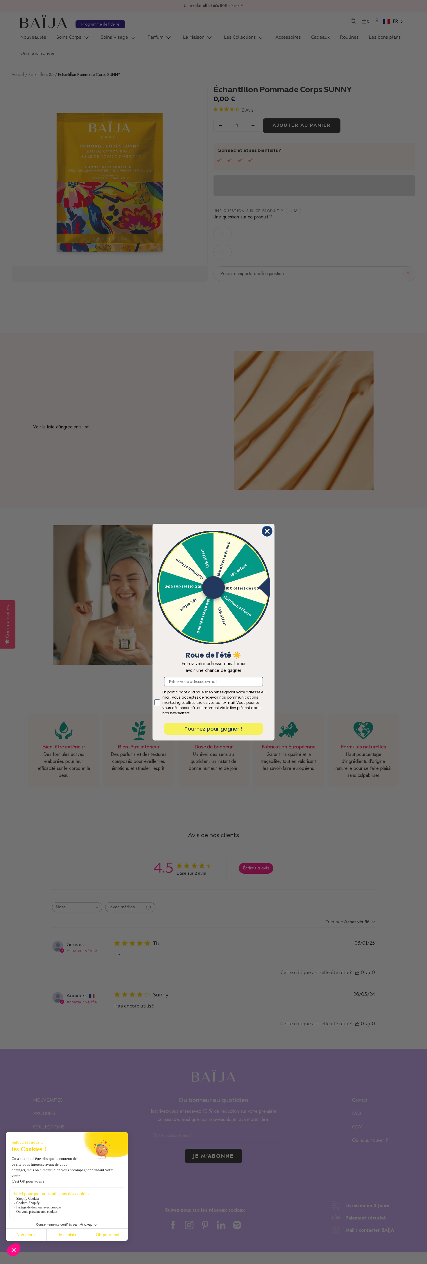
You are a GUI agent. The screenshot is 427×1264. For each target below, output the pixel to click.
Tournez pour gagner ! (213, 728)
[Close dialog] (267, 531)
